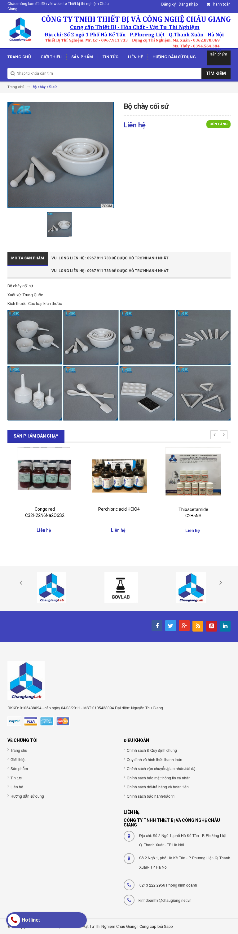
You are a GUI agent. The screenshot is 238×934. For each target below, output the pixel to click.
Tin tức (16, 777)
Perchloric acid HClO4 (119, 509)
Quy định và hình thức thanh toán (154, 759)
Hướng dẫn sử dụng (27, 796)
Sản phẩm (19, 768)
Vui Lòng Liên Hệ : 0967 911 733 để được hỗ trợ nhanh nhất (110, 258)
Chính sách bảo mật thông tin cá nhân (159, 777)
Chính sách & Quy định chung (152, 750)
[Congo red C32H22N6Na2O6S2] (45, 475)
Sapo (168, 926)
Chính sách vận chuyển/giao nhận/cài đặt (161, 768)
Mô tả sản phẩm (27, 258)
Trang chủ (19, 750)
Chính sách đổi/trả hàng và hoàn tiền (158, 786)
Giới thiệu (19, 759)
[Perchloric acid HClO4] (119, 475)
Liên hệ (17, 786)
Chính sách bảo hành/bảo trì (150, 796)
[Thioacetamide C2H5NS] (193, 475)
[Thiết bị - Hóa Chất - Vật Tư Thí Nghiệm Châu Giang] (119, 30)
